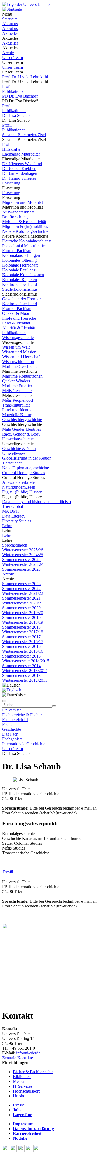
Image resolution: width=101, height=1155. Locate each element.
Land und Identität (17, 410)
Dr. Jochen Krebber (19, 168)
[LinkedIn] (36, 1150)
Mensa (18, 1081)
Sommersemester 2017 (21, 636)
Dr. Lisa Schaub (16, 115)
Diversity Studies (16, 521)
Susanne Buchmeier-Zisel (24, 134)
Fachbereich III (15, 719)
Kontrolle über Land (19, 284)
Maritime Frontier (17, 385)
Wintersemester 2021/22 (22, 593)
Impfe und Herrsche (19, 318)
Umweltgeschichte (18, 439)
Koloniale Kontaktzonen (23, 274)
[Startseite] (26, 4)
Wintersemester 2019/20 (22, 612)
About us (10, 23)
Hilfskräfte (11, 149)
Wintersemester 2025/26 (22, 550)
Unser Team (12, 57)
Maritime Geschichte (19, 366)
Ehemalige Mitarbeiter (21, 154)
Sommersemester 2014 (21, 665)
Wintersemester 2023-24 (22, 564)
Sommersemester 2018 (21, 627)
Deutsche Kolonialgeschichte (27, 241)
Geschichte (11, 729)
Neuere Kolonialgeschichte (25, 231)
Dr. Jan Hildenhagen (19, 173)
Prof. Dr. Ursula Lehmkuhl (25, 77)
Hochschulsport (26, 1091)
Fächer (8, 724)
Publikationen (14, 91)
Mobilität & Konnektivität (24, 221)
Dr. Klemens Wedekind (22, 163)
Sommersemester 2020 (21, 608)
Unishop (20, 1096)
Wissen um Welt (16, 347)
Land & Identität (16, 323)
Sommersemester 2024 (21, 559)
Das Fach (10, 734)
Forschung (11, 183)
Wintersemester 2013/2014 (24, 670)
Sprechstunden (14, 545)
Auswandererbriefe (18, 212)
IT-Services (22, 1086)
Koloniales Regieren (19, 279)
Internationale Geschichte (23, 743)
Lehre (7, 525)
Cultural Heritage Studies (23, 472)
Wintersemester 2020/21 (22, 603)
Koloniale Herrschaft (20, 265)
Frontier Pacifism (16, 250)
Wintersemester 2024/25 (22, 554)
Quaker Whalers (16, 381)
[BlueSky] (14, 1150)
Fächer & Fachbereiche (33, 1071)
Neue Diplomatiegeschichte (25, 468)
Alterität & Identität (18, 328)
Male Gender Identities (21, 429)
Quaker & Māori (16, 313)
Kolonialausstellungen (21, 255)
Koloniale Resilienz (19, 270)
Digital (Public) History (22, 492)
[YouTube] (22, 1150)
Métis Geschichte (17, 390)
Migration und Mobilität (22, 202)
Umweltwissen (14, 453)
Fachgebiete (12, 739)
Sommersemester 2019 (21, 617)
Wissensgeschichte (18, 337)
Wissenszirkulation (18, 361)
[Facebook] (6, 1150)
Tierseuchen (12, 463)
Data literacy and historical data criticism (36, 501)
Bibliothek (22, 1076)
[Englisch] (11, 690)
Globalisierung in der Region (26, 458)
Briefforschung (15, 217)
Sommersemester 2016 (21, 646)
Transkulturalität (16, 405)
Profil (7, 86)
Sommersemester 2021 (21, 598)
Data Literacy (13, 516)
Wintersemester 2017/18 (22, 632)
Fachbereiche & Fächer (22, 715)
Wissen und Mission (19, 352)
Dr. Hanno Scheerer (19, 178)
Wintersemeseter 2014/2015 (25, 661)
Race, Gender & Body (21, 434)
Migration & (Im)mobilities (25, 226)
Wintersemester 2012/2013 (24, 680)
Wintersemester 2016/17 (22, 641)
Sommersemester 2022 (21, 588)
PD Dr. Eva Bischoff (20, 96)
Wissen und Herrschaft (21, 357)
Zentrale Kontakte (17, 1058)
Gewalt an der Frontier (21, 299)
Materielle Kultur (16, 414)
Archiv (8, 52)
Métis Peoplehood (17, 400)
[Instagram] (29, 1150)
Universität (11, 710)
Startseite (10, 19)
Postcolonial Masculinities (24, 245)
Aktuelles (10, 33)
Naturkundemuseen (18, 487)
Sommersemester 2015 (21, 656)
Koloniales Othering (19, 260)
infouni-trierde (28, 1053)
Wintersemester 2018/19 (22, 622)
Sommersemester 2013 (21, 675)
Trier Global (12, 506)
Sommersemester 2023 (21, 569)
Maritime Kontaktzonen (22, 376)
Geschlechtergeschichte (22, 419)
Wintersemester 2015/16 (22, 651)
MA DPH (10, 511)
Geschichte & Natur (19, 448)
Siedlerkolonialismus (19, 289)
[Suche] (4, 701)
